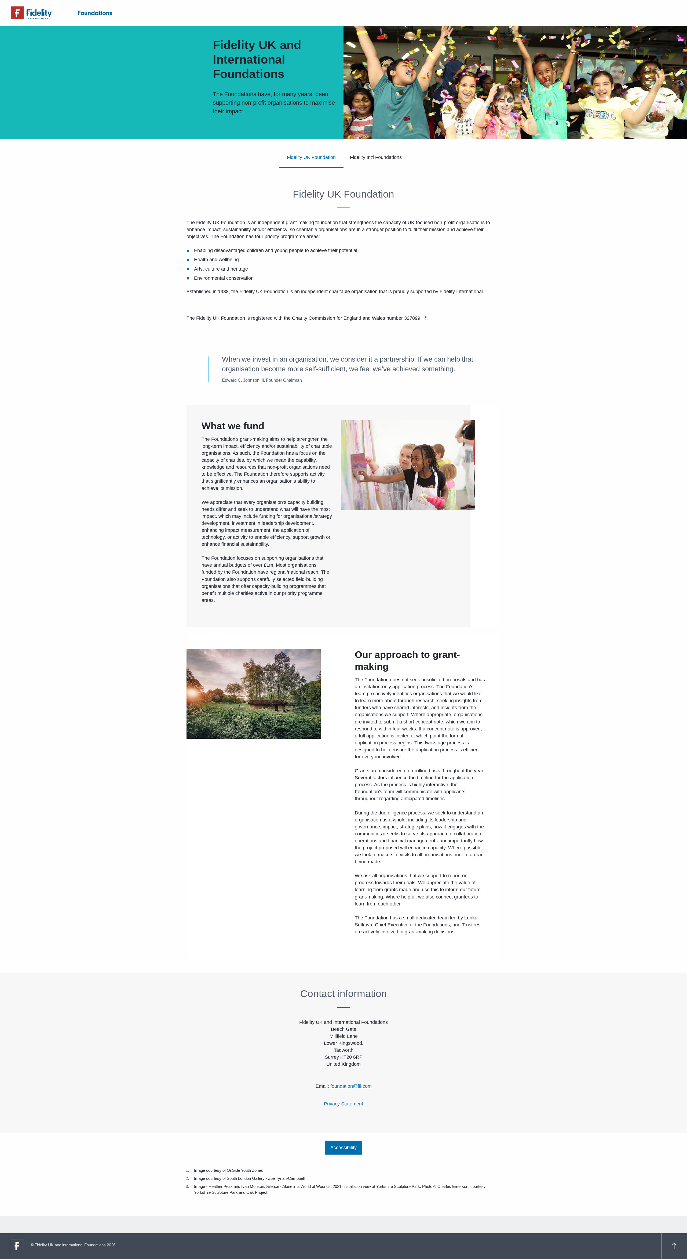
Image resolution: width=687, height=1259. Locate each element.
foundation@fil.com (351, 1086)
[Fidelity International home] (31, 12)
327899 (412, 318)
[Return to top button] (674, 1246)
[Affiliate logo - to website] (95, 12)
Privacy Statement (343, 1104)
